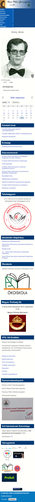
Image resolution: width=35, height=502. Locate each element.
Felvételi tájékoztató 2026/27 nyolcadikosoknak (11, 130)
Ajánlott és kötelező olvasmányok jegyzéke (16, 182)
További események (8, 365)
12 (13, 113)
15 (26, 113)
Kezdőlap (2, 9)
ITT (11, 436)
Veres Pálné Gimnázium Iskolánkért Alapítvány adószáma (17, 245)
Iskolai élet (2, 11)
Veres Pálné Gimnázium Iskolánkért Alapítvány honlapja (17, 257)
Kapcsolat (2, 22)
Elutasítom (12, 499)
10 (4, 113)
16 (31, 113)
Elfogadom (4, 499)
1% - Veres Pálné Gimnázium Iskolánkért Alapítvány (15, 252)
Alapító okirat (6, 249)
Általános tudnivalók (8, 356)
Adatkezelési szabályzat (10, 179)
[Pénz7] (7, 460)
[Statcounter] (17, 489)
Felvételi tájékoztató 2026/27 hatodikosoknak (17, 133)
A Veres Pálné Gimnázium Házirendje (14, 161)
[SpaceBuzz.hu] (18, 460)
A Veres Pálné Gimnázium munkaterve (14, 185)
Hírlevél (4, 371)
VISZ (1, 25)
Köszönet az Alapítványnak (11, 241)
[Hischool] (11, 472)
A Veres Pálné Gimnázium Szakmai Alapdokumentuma (13, 167)
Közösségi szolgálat (4, 15)
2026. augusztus (17, 97)
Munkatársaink (3, 17)
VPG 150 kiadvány (8, 362)
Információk (3, 13)
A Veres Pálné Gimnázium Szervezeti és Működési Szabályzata (15, 172)
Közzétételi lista (7, 176)
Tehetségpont (3, 26)
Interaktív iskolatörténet (9, 374)
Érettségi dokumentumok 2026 (12, 146)
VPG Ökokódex (7, 164)
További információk (6, 496)
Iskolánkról (2, 19)
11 (8, 113)
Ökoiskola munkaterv (9, 188)
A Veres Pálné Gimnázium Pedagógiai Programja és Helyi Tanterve (14, 157)
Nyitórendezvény (7, 359)
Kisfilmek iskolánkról (8, 136)
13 (17, 113)
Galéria (1, 21)
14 (22, 113)
